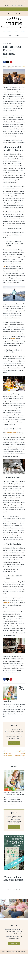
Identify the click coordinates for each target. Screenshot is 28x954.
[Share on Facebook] (4, 62)
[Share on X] (7, 62)
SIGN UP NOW (14, 742)
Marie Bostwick (16, 951)
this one (13, 338)
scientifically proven (11, 432)
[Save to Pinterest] (10, 62)
